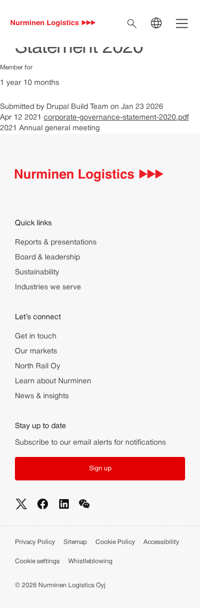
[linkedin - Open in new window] (64, 504)
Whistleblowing (90, 561)
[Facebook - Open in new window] (42, 504)
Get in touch (36, 336)
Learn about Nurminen (53, 381)
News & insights (42, 396)
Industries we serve (48, 287)
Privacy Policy (35, 542)
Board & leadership (47, 257)
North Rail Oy (37, 366)
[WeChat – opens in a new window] (84, 503)
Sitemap (75, 542)
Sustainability (37, 272)
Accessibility (161, 542)
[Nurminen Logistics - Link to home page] (53, 23)
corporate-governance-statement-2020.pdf (116, 117)
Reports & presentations (56, 242)
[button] (100, 468)
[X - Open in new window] (21, 504)
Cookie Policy (115, 542)
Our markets (36, 351)
